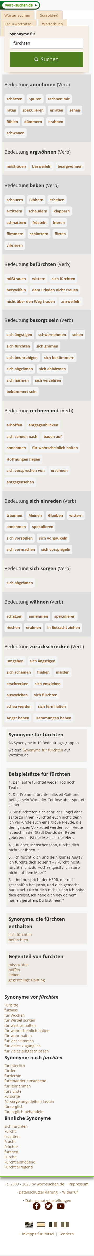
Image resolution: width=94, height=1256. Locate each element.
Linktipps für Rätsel (37, 1233)
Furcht (10, 1131)
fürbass (11, 1010)
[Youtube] (59, 1205)
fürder (10, 1070)
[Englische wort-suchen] (27, 1224)
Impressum (79, 1184)
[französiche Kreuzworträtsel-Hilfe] (51, 1224)
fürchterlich (14, 1065)
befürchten (18, 939)
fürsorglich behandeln (24, 1111)
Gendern (66, 1233)
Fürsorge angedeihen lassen (29, 1101)
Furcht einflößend (20, 1162)
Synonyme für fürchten (43, 750)
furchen (11, 1151)
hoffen (14, 969)
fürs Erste (12, 1091)
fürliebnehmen (17, 1086)
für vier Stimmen (19, 1040)
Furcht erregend (18, 1167)
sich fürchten (20, 934)
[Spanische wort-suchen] (39, 1224)
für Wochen (14, 1015)
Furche (10, 1156)
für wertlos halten (20, 1025)
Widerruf (70, 1192)
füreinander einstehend (25, 1080)
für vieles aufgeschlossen (26, 1051)
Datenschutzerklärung (38, 1192)
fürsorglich (14, 1106)
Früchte (11, 1146)
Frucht (10, 1141)
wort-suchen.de (50, 1184)
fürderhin (12, 1075)
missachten (19, 964)
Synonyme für (22, 33)
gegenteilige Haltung (27, 979)
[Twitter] (47, 1205)
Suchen (49, 59)
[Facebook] (35, 1205)
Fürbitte (11, 1005)
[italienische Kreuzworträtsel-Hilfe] (63, 1224)
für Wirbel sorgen (19, 1020)
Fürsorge (12, 1096)
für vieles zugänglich (22, 1045)
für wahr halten (18, 1035)
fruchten (12, 1136)
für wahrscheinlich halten (27, 1030)
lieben (14, 974)
